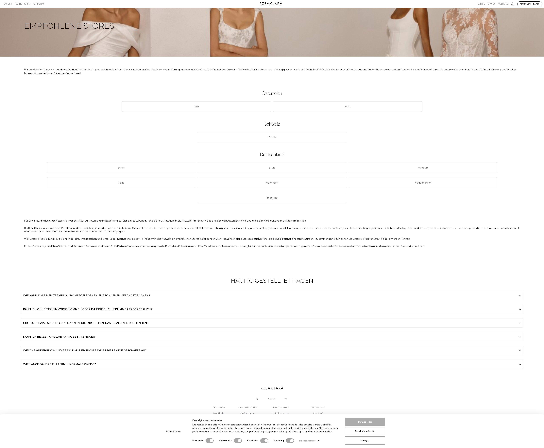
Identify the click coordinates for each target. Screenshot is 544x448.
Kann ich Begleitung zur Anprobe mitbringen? (59, 336)
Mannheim (272, 182)
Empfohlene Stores (280, 413)
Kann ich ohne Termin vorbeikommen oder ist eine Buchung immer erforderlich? (87, 309)
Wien (347, 106)
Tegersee (272, 197)
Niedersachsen (423, 182)
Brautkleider (219, 413)
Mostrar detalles (307, 440)
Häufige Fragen (247, 413)
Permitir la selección (365, 431)
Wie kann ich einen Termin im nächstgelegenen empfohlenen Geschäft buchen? (86, 295)
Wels (196, 106)
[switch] (238, 440)
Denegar (365, 440)
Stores (492, 4)
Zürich (272, 137)
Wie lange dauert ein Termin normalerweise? (59, 364)
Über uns (503, 4)
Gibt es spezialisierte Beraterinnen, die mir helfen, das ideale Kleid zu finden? (85, 323)
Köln (121, 182)
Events (481, 4)
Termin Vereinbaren (529, 4)
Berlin (121, 167)
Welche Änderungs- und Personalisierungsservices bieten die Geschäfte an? (84, 350)
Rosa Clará (318, 413)
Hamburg (423, 167)
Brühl (272, 167)
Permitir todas (365, 422)
